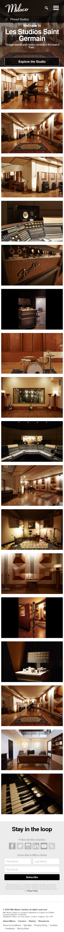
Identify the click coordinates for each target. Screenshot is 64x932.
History (32, 921)
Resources (43, 921)
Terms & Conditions (12, 925)
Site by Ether (23, 928)
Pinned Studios (19, 19)
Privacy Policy (32, 891)
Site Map (28, 925)
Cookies (54, 925)
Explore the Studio (32, 61)
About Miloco (9, 921)
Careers (22, 921)
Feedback (10, 928)
